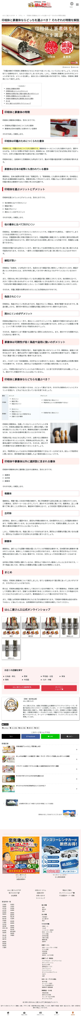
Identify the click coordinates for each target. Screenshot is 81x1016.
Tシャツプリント (47, 970)
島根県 (12, 915)
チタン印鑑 (45, 934)
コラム (6, 724)
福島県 (4, 914)
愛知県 (4, 943)
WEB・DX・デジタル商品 (49, 979)
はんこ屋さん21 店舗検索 (21, 687)
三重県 (4, 947)
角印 (43, 920)
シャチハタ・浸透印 (47, 930)
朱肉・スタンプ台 (47, 932)
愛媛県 (12, 923)
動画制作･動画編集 (47, 987)
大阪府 (12, 906)
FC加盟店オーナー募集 (66, 895)
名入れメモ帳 (46, 964)
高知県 (12, 921)
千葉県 (4, 922)
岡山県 (12, 916)
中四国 (26, 679)
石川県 (4, 937)
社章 (43, 976)
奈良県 (12, 908)
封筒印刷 (44, 951)
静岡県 (4, 942)
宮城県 (4, 912)
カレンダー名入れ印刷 (48, 996)
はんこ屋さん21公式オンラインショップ (18, 103)
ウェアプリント (46, 968)
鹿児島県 (12, 931)
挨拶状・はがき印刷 (47, 955)
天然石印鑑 (45, 936)
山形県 (4, 910)
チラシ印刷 (45, 949)
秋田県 (4, 906)
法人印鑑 (14, 728)
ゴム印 (44, 928)
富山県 (4, 935)
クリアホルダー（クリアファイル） (52, 961)
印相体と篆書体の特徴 (13, 89)
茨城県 (4, 920)
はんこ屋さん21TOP (14, 890)
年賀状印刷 (45, 993)
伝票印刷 (44, 953)
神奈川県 (4, 928)
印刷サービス (45, 945)
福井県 (4, 939)
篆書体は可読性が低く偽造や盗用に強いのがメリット (22, 94)
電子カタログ (13, 893)
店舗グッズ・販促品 (47, 958)
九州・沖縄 (47, 679)
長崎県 (12, 933)
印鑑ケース (45, 926)
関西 (7, 679)
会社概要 (14, 895)
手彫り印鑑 (45, 938)
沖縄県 (12, 935)
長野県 (4, 932)
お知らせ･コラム (40, 890)
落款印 (44, 941)
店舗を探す (40, 893)
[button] (70, 736)
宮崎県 (12, 927)
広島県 (12, 918)
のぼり (44, 974)
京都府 (12, 904)
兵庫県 (12, 910)
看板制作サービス (47, 966)
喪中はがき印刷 (46, 995)
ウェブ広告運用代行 (47, 985)
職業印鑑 (44, 939)
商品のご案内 (67, 890)
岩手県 (4, 908)
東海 (63, 676)
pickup (6, 728)
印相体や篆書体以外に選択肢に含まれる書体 (19, 98)
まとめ (8, 101)
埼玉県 (4, 924)
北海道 (4, 904)
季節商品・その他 (47, 990)
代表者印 (44, 917)
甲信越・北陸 (48, 676)
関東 (25, 676)
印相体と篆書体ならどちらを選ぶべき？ (18, 96)
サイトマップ (40, 898)
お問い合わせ (40, 895)
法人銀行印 (45, 919)
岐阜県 (4, 945)
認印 (43, 911)
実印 (37, 728)
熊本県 (12, 929)
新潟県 (4, 931)
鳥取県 (12, 913)
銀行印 (31, 728)
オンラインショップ (59, 688)
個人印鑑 (22, 728)
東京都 (4, 926)
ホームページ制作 (47, 983)
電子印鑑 (44, 981)
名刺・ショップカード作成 (49, 947)
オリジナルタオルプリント (49, 972)
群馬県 (4, 916)
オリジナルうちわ (47, 998)
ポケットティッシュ (47, 962)
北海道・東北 (10, 676)
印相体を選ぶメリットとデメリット (17, 91)
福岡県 (12, 926)
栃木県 (4, 918)
